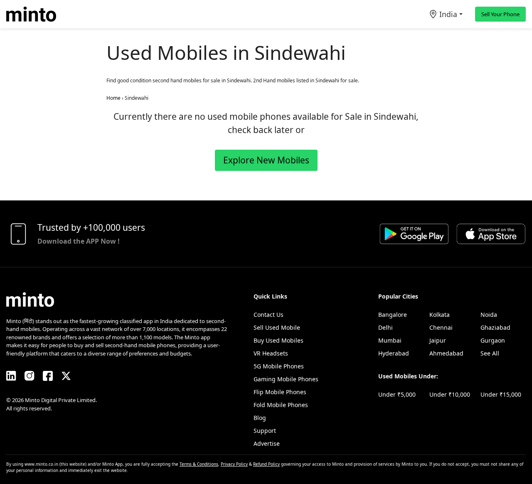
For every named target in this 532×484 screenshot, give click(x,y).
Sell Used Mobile (277, 327)
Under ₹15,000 (500, 394)
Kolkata (439, 315)
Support (265, 431)
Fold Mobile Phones (281, 405)
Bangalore (392, 315)
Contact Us (268, 315)
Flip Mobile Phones (280, 392)
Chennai (441, 327)
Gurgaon (492, 340)
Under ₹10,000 (449, 394)
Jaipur (437, 340)
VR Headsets (271, 353)
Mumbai (389, 340)
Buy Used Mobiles (278, 340)
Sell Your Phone (500, 14)
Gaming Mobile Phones (286, 379)
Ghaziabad (495, 327)
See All (489, 353)
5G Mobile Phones (279, 366)
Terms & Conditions (199, 464)
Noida (488, 315)
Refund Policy (266, 464)
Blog (260, 418)
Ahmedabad (446, 353)
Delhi (385, 327)
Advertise (267, 443)
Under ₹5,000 (397, 394)
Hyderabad (393, 353)
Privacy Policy (234, 464)
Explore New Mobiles (266, 160)
